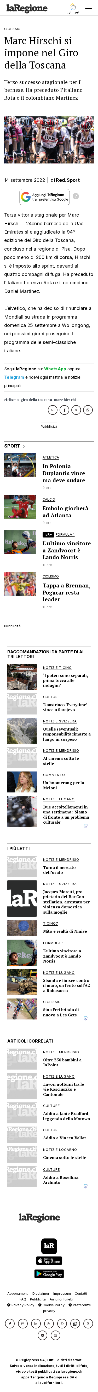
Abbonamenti (17, 1293)
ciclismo (11, 400)
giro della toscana (36, 400)
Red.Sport (68, 180)
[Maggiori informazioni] (76, 197)
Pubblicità (38, 1299)
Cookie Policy (53, 1305)
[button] (10, 1323)
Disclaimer (40, 1293)
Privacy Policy (22, 1305)
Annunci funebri (62, 1299)
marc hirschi (65, 400)
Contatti (81, 1293)
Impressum (62, 1293)
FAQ (23, 1299)
